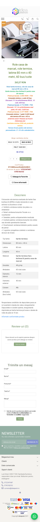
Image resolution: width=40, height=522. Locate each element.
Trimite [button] (20, 419)
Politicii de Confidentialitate (20, 413)
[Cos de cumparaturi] (32, 19)
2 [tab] (20, 55)
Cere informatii (20, 182)
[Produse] (3, 19)
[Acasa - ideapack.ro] (20, 11)
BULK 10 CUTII (13, 142)
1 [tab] (17, 55)
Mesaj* (6, 399)
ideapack (22, 516)
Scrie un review (20, 344)
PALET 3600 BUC (20, 147)
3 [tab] (23, 55)
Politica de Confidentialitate (22, 448)
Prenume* (7, 384)
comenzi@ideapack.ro (11, 488)
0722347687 (8, 482)
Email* (6, 369)
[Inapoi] (3, 61)
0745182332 (8, 485)
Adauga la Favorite (20, 177)
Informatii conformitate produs (13, 317)
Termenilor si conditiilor (14, 415)
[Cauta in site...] (37, 19)
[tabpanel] (20, 39)
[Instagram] (20, 493)
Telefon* (7, 391)
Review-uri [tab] (20, 326)
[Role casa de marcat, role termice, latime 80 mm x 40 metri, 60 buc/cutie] (20, 39)
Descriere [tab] (20, 195)
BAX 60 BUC (26, 142)
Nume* (6, 376)
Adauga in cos (25, 159)
